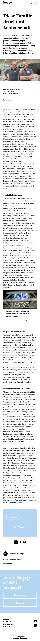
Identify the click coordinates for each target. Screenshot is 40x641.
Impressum (16, 638)
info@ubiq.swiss (8, 624)
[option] (20, 299)
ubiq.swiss (6, 626)
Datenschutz (23, 638)
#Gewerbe (7, 564)
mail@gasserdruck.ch (13, 520)
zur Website (20, 527)
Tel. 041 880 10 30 (11, 518)
